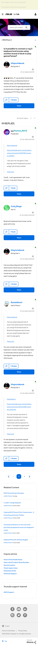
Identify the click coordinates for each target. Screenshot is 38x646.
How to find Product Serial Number (16, 562)
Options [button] (35, 40)
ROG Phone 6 (9, 518)
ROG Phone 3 (7, 40)
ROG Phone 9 (9, 496)
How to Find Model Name (13, 560)
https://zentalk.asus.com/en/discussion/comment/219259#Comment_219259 (19, 153)
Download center (10, 571)
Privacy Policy (22, 631)
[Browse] (3, 14)
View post (10, 172)
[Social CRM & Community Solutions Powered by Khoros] (31, 642)
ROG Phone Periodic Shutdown (14, 493)
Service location (9, 565)
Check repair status (11, 568)
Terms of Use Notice (8, 631)
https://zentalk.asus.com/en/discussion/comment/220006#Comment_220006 (19, 407)
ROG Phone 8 (9, 505)
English (7, 626)
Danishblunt (11, 399)
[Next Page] (29, 476)
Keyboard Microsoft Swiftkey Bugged (16, 540)
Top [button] (6, 641)
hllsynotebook (12, 146)
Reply (19, 106)
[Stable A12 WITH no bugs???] (31, 118)
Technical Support (10, 574)
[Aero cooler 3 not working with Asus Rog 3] (34, 118)
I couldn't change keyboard (12, 503)
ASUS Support (9, 592)
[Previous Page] (9, 476)
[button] (6, 100)
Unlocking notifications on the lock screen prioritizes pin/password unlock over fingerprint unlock (19, 527)
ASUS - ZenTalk (12, 14)
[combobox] (19, 27)
